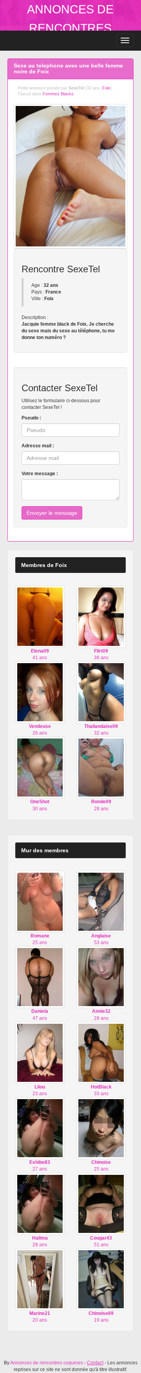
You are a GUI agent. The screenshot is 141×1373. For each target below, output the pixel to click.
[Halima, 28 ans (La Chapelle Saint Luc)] (40, 1203)
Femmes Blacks (58, 93)
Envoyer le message (52, 513)
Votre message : (40, 473)
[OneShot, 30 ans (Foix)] (40, 767)
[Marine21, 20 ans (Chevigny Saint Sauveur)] (40, 1279)
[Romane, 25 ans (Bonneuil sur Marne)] (40, 901)
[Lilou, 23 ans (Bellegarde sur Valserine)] (40, 1052)
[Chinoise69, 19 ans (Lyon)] (101, 1279)
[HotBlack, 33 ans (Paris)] (101, 1052)
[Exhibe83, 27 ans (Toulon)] (40, 1127)
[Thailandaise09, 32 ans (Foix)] (101, 692)
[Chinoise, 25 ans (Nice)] (101, 1127)
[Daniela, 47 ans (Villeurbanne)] (40, 977)
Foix (106, 88)
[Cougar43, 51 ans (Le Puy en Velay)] (101, 1203)
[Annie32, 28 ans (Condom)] (101, 977)
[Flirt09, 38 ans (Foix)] (101, 616)
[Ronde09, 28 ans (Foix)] (101, 767)
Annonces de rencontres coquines (70, 28)
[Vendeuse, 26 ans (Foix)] (40, 692)
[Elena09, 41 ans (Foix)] (40, 616)
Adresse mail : (38, 446)
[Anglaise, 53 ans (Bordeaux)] (101, 901)
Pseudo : (31, 418)
